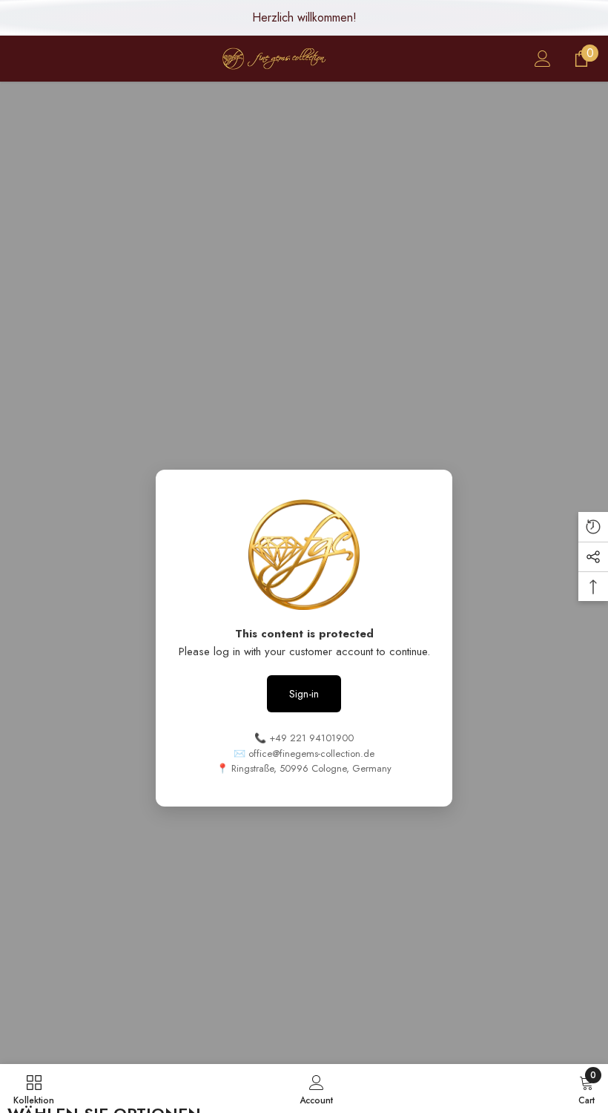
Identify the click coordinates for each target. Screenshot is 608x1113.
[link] (316, 1088)
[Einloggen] (543, 58)
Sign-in (304, 693)
